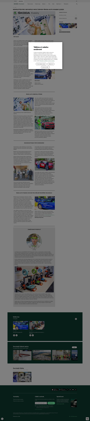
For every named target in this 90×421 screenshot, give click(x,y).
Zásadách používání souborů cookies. (47, 60)
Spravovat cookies (45, 67)
